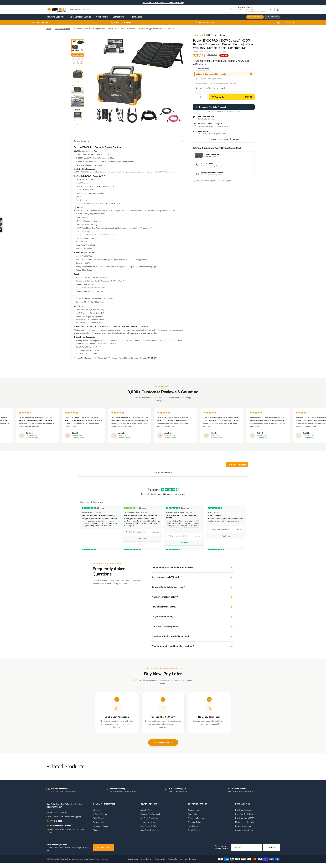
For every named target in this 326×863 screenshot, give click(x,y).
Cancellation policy (191, 859)
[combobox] (151, 9)
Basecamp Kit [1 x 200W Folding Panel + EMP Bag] (216, 84)
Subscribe (271, 847)
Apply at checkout (161, 742)
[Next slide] (77, 125)
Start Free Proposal (255, 17)
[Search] (231, 9)
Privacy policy (133, 859)
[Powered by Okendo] (89, 465)
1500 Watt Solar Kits (62, 29)
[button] (271, 9)
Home (48, 29)
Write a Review (237, 464)
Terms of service (146, 859)
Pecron (195, 52)
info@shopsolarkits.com (60, 825)
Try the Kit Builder (103, 847)
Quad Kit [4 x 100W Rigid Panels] (209, 79)
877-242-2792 (246, 9)
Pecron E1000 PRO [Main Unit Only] (210, 88)
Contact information (175, 859)
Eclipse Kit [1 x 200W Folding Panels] (211, 75)
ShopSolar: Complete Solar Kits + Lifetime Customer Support (73, 859)
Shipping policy (160, 859)
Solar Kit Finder (272, 17)
